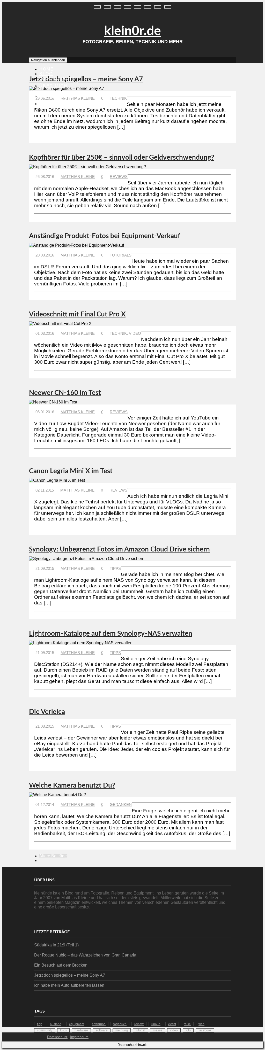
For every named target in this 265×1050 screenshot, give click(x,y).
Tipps (115, 568)
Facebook (204, 1030)
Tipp (39, 1024)
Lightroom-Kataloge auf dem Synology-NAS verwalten (110, 633)
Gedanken (121, 804)
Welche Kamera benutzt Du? (72, 785)
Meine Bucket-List (64, 96)
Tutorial (140, 1030)
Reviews (50, 104)
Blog (46, 74)
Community (44, 1030)
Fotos (63, 1030)
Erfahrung (99, 1024)
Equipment (76, 1024)
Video (135, 333)
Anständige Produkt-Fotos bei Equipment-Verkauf (104, 236)
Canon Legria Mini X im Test (71, 471)
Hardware (81, 1030)
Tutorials (120, 255)
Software (102, 1030)
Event (172, 1024)
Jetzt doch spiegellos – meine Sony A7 (86, 79)
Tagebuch (120, 1024)
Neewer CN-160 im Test (65, 393)
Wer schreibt (58, 78)
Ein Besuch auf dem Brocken (60, 965)
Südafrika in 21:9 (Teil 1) (56, 945)
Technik (118, 98)
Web (201, 1024)
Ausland (55, 1024)
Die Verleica (47, 712)
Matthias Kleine (78, 176)
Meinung (121, 1030)
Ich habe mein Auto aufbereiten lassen (69, 985)
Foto (188, 1030)
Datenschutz (57, 1037)
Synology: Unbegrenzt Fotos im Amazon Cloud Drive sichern (119, 549)
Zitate (47, 108)
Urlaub (155, 1024)
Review (139, 1024)
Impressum (79, 1037)
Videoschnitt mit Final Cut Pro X (77, 314)
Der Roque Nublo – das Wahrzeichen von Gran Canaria (85, 955)
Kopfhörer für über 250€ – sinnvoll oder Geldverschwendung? (121, 157)
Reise (187, 1024)
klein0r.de (132, 31)
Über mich (53, 86)
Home (46, 69)
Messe (157, 1030)
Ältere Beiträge (53, 856)
